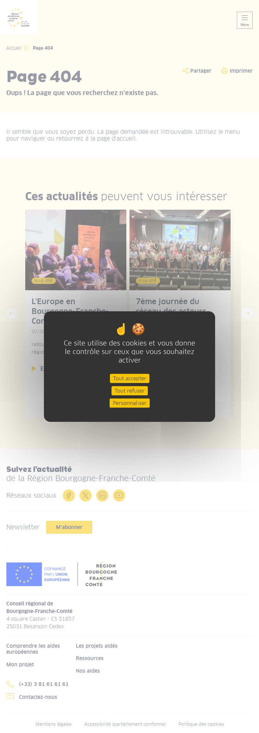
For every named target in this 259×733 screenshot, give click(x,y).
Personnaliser (130, 403)
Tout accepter (129, 378)
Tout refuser (130, 390)
